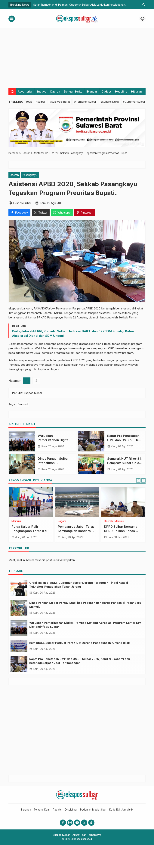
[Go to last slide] (138, 480)
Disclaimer (71, 809)
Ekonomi (91, 91)
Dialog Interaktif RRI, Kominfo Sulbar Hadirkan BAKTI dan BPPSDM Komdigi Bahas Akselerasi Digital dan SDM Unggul (73, 333)
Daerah (55, 91)
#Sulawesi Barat (60, 101)
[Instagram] (70, 823)
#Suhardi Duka (109, 101)
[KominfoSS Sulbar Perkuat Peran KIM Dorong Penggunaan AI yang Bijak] (19, 646)
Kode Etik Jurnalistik (121, 809)
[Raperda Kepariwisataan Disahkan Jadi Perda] (123, 502)
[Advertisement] (77, 56)
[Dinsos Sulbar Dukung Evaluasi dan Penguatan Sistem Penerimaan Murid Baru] (77, 502)
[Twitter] (84, 823)
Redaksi (57, 809)
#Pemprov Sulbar (85, 101)
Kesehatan (17, 521)
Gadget (106, 91)
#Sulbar (40, 101)
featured (23, 404)
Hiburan (136, 91)
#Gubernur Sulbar (134, 101)
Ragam (108, 521)
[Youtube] (77, 823)
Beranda (26, 809)
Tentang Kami (42, 809)
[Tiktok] (91, 823)
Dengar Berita (73, 91)
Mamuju (30, 521)
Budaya (41, 91)
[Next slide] (143, 480)
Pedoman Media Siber (93, 809)
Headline (121, 91)
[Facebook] (63, 823)
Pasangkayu (30, 174)
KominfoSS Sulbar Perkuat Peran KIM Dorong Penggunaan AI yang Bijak (79, 643)
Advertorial (25, 91)
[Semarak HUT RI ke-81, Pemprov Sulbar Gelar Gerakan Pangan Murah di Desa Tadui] (91, 464)
